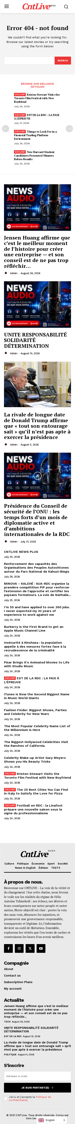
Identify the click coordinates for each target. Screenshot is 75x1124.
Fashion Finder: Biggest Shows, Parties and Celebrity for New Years (35, 712)
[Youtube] (41, 948)
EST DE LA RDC (13, 1036)
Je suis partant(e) (35, 1087)
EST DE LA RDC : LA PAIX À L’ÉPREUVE (36, 116)
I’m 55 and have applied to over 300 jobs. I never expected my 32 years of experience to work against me (37, 611)
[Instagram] (19, 948)
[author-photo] (6, 273)
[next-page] (69, 128)
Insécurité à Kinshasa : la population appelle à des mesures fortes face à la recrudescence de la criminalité (35, 646)
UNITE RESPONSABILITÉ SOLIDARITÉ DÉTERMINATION (35, 340)
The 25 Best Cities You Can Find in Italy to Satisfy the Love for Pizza (36, 791)
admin (13, 273)
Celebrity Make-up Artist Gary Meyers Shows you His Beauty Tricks (35, 759)
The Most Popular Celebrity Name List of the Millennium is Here (37, 728)
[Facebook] (8, 948)
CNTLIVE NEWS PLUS (21, 552)
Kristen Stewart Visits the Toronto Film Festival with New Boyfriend (37, 98)
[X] (30, 948)
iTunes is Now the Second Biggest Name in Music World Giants (36, 696)
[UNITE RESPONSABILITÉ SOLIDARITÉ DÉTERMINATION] (37, 304)
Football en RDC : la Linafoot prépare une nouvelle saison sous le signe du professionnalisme (33, 809)
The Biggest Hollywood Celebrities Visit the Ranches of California (36, 744)
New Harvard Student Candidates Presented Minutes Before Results (34, 155)
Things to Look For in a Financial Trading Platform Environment (35, 135)
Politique (10, 1054)
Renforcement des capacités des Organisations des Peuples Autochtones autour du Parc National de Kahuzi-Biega (36, 567)
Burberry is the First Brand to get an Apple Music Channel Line (33, 628)
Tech (7, 1021)
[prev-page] (5, 128)
